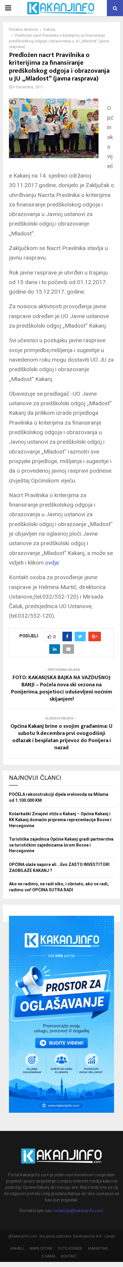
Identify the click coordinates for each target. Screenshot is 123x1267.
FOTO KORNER (70, 1248)
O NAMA (48, 1256)
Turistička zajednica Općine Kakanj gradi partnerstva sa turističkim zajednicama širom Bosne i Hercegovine (61, 845)
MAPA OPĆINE (41, 1248)
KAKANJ (17, 1248)
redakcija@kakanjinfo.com (78, 1210)
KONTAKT (69, 1256)
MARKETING (98, 1248)
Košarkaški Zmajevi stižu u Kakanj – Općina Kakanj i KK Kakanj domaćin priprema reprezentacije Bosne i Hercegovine (60, 819)
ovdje (52, 562)
